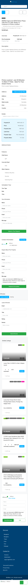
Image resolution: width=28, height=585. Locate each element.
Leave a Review (4, 297)
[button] (21, 12)
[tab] (3, 12)
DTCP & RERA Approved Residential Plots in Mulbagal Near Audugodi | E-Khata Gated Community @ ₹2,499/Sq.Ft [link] (14, 476)
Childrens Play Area (9, 172)
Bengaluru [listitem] (6, 536)
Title (3, 312)
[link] (14, 352)
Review (3, 322)
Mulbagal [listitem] (6, 546)
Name (3, 202)
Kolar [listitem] (5, 541)
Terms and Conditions (8, 565)
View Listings (22, 239)
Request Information (14, 286)
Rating (3, 319)
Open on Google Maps (20, 91)
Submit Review (14, 333)
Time (3, 194)
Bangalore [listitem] (6, 534)
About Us (5, 570)
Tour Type (4, 188)
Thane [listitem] (5, 539)
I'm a (3, 272)
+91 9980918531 (13, 245)
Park (6, 165)
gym (6, 158)
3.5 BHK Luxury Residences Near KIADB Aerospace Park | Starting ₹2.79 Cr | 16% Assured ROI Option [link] (14, 438)
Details (22, 371)
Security (7, 176)
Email (3, 214)
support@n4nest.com (9, 559)
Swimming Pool (8, 179)
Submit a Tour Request (14, 231)
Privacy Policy (6, 567)
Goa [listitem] (5, 543)
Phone (3, 208)
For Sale (3, 18)
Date (3, 191)
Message (4, 220)
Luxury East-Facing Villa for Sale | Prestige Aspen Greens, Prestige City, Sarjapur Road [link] (13, 401)
